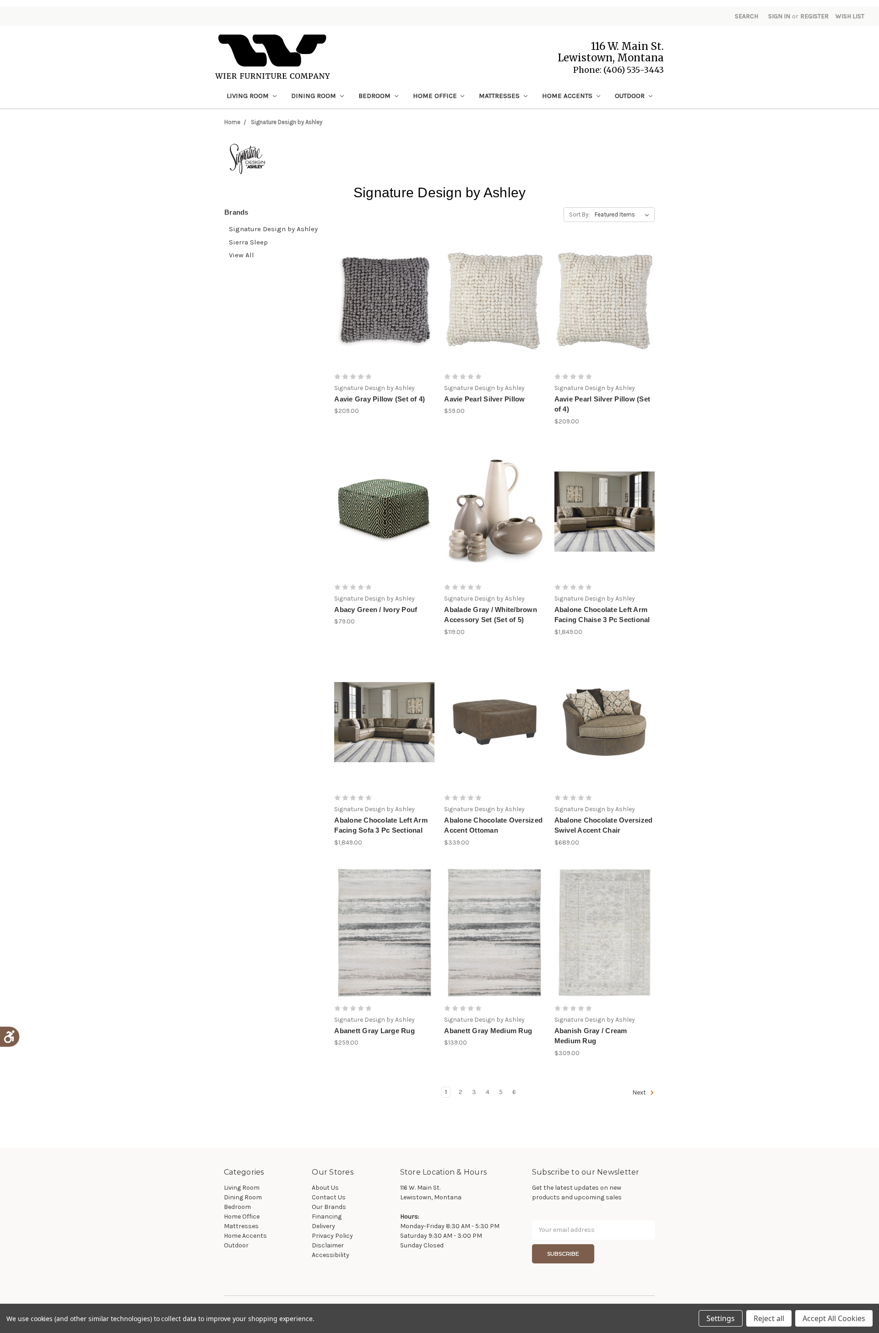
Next (639, 1092)
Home (232, 122)
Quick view (384, 292)
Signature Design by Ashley (286, 122)
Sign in (779, 16)
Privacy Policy (332, 1236)
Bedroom (375, 96)
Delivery (323, 1226)
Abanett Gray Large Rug (374, 1031)
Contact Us (329, 1197)
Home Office (436, 96)
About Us (325, 1188)
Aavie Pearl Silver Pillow (484, 399)
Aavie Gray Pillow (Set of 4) (379, 399)
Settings (720, 1318)
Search (746, 16)
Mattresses (500, 96)
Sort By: (579, 214)
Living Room (249, 96)
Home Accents (568, 96)
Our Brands (329, 1207)
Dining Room (314, 96)
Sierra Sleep (248, 242)
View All (241, 255)
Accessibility (330, 1255)
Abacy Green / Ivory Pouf (375, 609)
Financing (327, 1216)
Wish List (850, 16)
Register (814, 16)
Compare (381, 309)
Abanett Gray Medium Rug (488, 1031)
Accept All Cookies (834, 1318)
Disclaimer (328, 1245)
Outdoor (630, 96)
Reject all (769, 1318)
